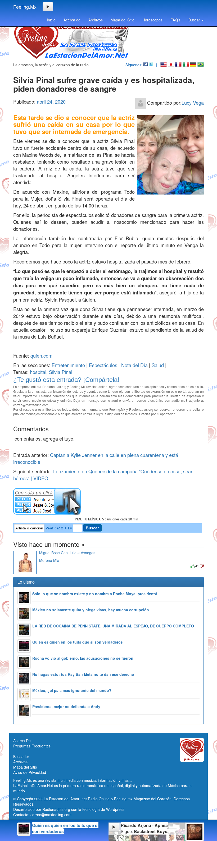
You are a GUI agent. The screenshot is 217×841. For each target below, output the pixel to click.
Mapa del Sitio (122, 19)
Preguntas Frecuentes (32, 745)
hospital (38, 371)
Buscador (21, 756)
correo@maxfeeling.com (50, 814)
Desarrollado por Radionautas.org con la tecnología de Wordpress (68, 809)
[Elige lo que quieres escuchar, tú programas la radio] (108, 501)
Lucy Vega (193, 102)
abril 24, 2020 (51, 101)
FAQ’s (175, 19)
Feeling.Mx (25, 6)
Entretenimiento (68, 365)
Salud (158, 365)
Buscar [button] (194, 19)
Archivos (95, 19)
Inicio (51, 19)
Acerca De (22, 740)
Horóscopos (152, 19)
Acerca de (72, 19)
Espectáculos (103, 365)
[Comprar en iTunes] (45, 566)
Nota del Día (134, 365)
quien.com (41, 355)
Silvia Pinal (60, 371)
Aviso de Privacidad (29, 772)
